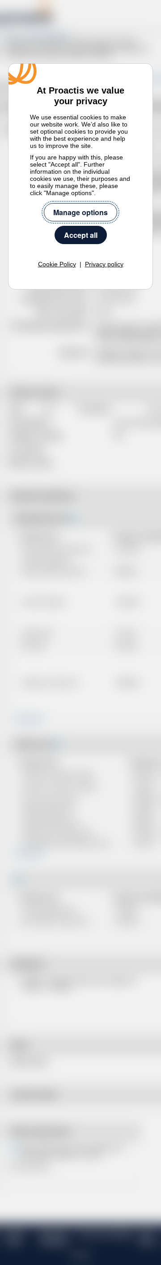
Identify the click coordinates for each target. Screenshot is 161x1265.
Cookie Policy (57, 264)
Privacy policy (104, 264)
